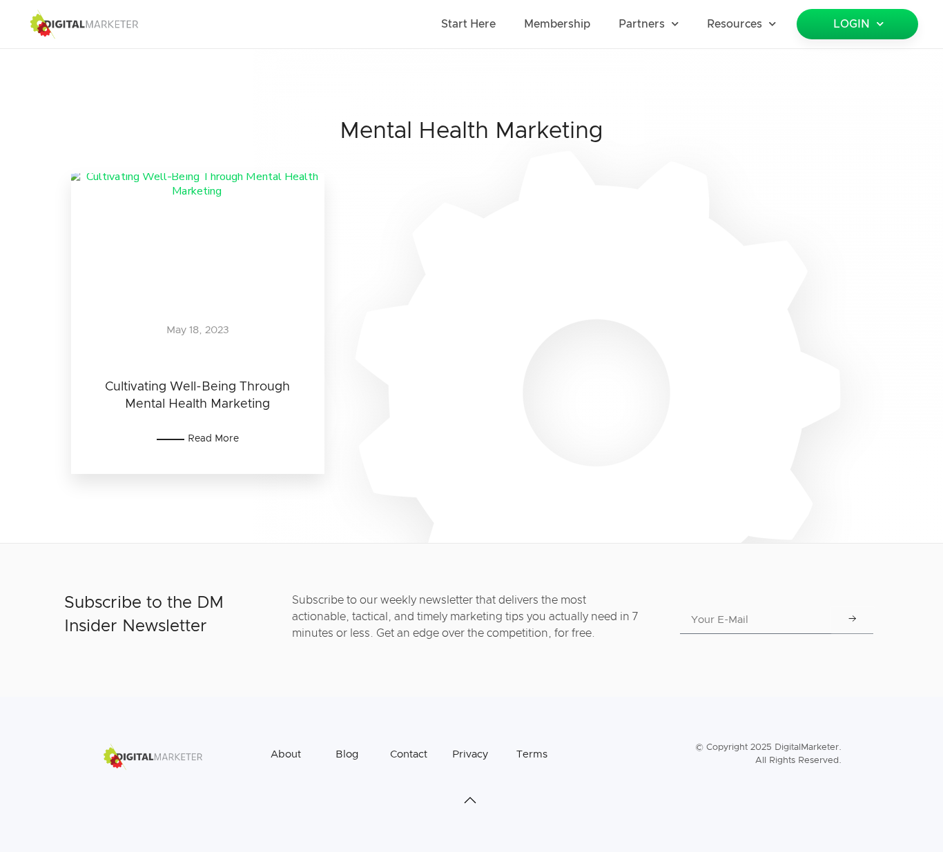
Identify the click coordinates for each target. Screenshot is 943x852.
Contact (408, 754)
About (286, 754)
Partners (642, 24)
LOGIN (851, 24)
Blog (347, 754)
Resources (734, 24)
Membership (557, 24)
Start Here (468, 24)
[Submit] (852, 620)
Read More (213, 439)
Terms (531, 754)
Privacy (470, 754)
